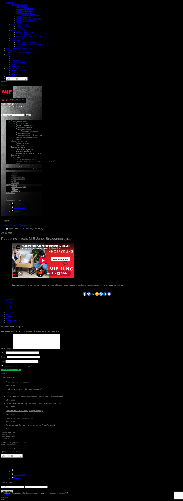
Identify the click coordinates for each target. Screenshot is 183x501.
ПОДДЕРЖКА (11, 68)
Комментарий (6, 349)
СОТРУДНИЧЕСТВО (14, 50)
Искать (27, 115)
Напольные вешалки (24, 33)
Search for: (5, 113)
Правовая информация (10, 452)
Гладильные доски (23, 17)
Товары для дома (18, 31)
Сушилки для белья (24, 35)
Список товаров (7, 434)
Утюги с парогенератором (26, 21)
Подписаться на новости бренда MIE (18, 366)
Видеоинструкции (18, 62)
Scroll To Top (6, 495)
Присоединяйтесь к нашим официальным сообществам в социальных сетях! (35, 396)
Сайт (3, 361)
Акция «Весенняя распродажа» (18, 382)
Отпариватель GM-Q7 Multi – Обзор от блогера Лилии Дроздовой (30, 425)
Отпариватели (22, 7)
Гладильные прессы (24, 13)
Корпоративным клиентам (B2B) (24, 52)
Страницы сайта (7, 438)
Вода (18, 46)
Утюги (18, 23)
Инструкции (15, 74)
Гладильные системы (24, 11)
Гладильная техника (19, 5)
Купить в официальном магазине (19, 48)
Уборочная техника (19, 25)
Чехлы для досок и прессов (27, 42)
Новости (14, 56)
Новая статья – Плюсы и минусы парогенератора (24, 411)
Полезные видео (18, 60)
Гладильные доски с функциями (29, 19)
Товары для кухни (18, 39)
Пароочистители (22, 27)
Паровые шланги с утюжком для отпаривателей (35, 44)
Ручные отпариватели (25, 9)
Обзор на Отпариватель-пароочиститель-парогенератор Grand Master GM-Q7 (35, 403)
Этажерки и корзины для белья (28, 37)
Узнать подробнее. (8, 444)
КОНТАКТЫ (10, 76)
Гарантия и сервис (18, 70)
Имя (3, 353)
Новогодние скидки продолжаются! (19, 418)
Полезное (10, 54)
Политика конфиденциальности (14, 448)
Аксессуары (16, 40)
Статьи (14, 58)
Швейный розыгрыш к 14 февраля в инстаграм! (24, 389)
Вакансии (15, 66)
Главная (4, 225)
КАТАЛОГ (10, 3)
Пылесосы (20, 29)
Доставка (14, 72)
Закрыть (4, 85)
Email (3, 357)
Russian (14, 79)
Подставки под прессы (30, 15)
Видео (13, 64)
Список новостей (8, 436)
